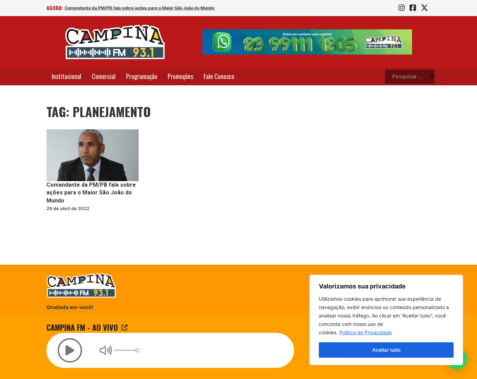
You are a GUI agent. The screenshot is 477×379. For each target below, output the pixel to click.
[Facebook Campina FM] (412, 8)
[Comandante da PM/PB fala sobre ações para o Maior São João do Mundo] (92, 155)
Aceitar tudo (386, 350)
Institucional (66, 76)
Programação (141, 76)
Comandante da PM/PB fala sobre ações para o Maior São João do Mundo (139, 7)
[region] (386, 320)
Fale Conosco (219, 76)
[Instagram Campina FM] (401, 8)
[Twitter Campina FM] (424, 8)
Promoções (180, 76)
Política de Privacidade (365, 332)
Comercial (104, 76)
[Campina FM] (115, 42)
